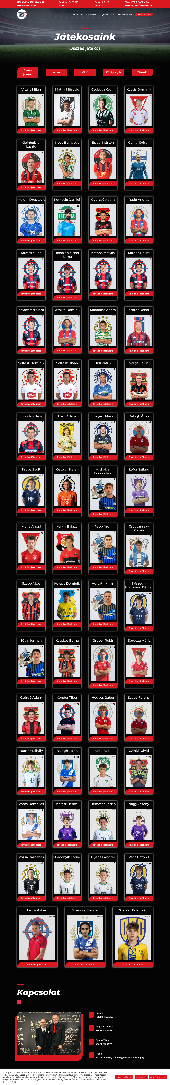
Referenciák (125, 14)
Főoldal (78, 14)
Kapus (56, 72)
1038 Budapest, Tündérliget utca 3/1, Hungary (120, 1057)
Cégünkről (93, 14)
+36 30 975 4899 (104, 1030)
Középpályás (113, 72)
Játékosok (109, 14)
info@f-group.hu (102, 4)
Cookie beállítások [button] (124, 1077)
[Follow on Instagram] (19, 1002)
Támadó (142, 72)
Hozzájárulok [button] (141, 1077)
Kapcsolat (144, 14)
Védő (85, 72)
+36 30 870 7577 (104, 1044)
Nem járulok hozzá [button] (157, 1077)
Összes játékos (27, 72)
